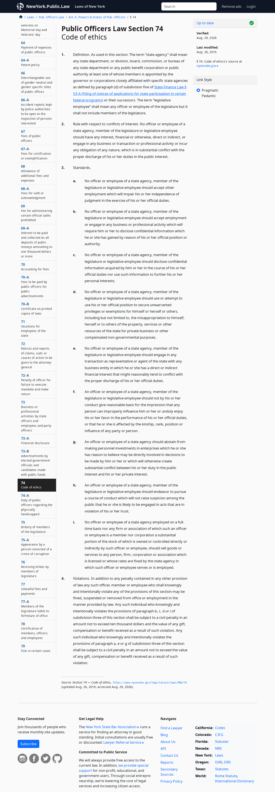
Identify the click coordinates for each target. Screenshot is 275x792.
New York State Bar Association (111, 727)
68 (35, 173)
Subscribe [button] (28, 744)
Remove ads (231, 6)
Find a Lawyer (171, 728)
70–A (34, 286)
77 (34, 589)
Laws (30, 17)
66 (36, 82)
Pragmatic (210, 90)
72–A (36, 384)
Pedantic (209, 95)
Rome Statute (226, 776)
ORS (227, 762)
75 (35, 527)
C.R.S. (219, 734)
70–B (36, 308)
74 (31, 484)
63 (36, 25)
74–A (37, 504)
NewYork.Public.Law (48, 6)
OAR (218, 762)
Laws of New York (90, 6)
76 (35, 569)
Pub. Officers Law (51, 17)
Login (251, 6)
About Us (168, 741)
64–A (30, 62)
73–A (35, 440)
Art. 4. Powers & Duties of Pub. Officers (97, 17)
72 (37, 355)
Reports (166, 762)
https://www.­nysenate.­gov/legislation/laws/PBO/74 (150, 682)
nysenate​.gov (206, 66)
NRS (218, 748)
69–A (36, 242)
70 (35, 266)
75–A (36, 547)
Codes (220, 727)
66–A (36, 111)
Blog (164, 734)
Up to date (205, 23)
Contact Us (169, 755)
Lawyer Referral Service (122, 742)
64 (36, 47)
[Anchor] (148, 113)
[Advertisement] (225, 173)
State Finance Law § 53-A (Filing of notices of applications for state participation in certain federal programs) (129, 93)
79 (35, 648)
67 (31, 136)
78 (34, 631)
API (163, 748)
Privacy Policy (171, 781)
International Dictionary (234, 781)
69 (36, 213)
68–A (33, 193)
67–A (36, 153)
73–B (35, 463)
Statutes (222, 741)
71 (33, 328)
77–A (35, 608)
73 (36, 416)
